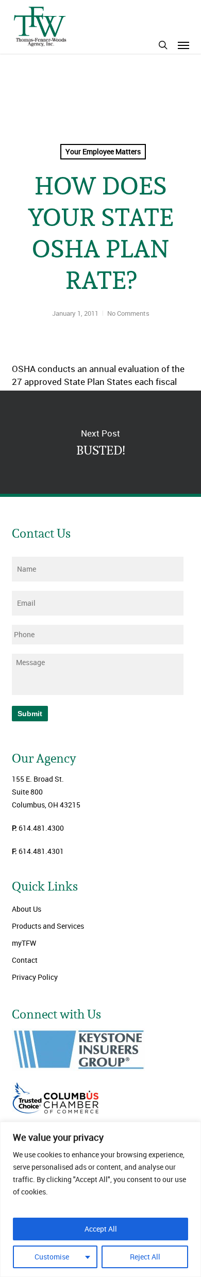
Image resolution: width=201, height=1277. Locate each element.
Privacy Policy (35, 977)
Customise (52, 1257)
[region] (100, 1199)
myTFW (24, 943)
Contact (25, 960)
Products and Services (48, 926)
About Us (26, 909)
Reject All (145, 1257)
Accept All (101, 1229)
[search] (163, 44)
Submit (30, 713)
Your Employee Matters (103, 151)
